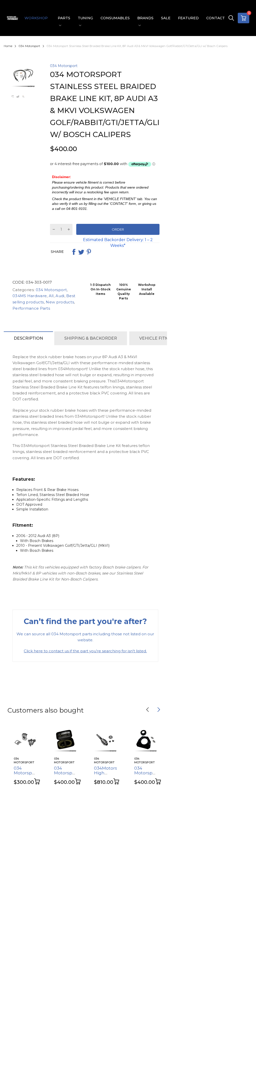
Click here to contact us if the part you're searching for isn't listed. (85, 651)
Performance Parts (31, 308)
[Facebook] (74, 252)
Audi (59, 295)
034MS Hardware (29, 295)
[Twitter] (81, 252)
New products (59, 302)
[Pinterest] (89, 252)
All (51, 295)
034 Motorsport (64, 66)
